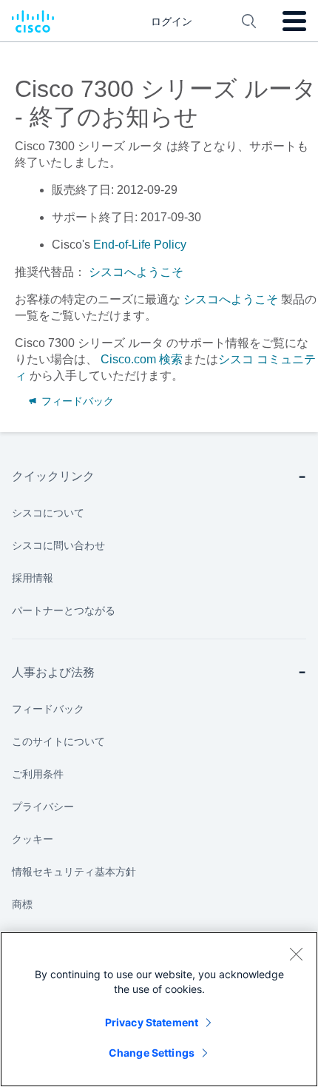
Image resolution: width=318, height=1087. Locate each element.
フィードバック (76, 401)
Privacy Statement (151, 1022)
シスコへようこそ (134, 272)
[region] (159, 1009)
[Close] (295, 953)
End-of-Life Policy (139, 244)
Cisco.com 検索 (142, 359)
